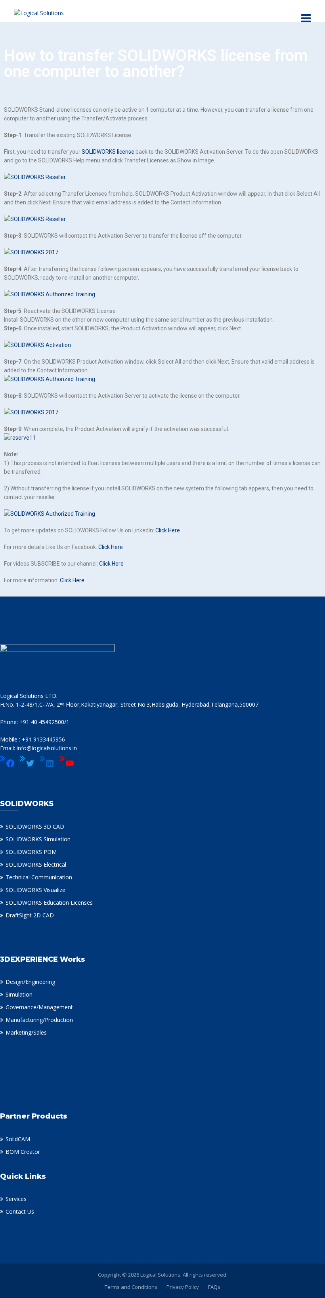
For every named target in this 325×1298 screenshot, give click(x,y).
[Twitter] (27, 763)
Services (16, 1199)
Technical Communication (39, 877)
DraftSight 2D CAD (30, 915)
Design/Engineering (30, 981)
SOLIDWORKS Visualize (35, 890)
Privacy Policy (182, 1286)
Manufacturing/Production (39, 1020)
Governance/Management (39, 1007)
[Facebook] (7, 763)
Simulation (19, 994)
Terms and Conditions (131, 1286)
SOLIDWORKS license (108, 152)
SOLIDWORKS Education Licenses (49, 902)
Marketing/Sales (26, 1032)
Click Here (167, 530)
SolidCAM (18, 1139)
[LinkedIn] (47, 763)
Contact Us (20, 1211)
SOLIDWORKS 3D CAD (35, 826)
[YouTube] (67, 763)
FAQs (214, 1286)
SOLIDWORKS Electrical (36, 864)
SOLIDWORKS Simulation (38, 839)
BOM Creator (23, 1151)
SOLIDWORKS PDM (31, 852)
